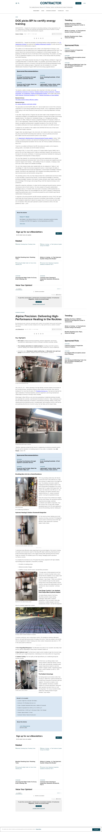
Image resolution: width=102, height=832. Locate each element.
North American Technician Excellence (25, 95)
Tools (67, 10)
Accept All (96, 829)
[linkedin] (36, 38)
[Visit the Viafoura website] (58, 294)
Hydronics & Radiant (51, 10)
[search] (18, 3)
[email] (43, 38)
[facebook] (34, 38)
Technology (61, 10)
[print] (61, 38)
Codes (42, 10)
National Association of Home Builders (49, 95)
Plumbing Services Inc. (42, 391)
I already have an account (39, 304)
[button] (16, 3)
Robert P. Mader (19, 34)
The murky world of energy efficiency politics (26, 99)
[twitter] (38, 38)
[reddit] (40, 38)
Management (36, 10)
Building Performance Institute (43, 44)
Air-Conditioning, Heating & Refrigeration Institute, (34, 93)
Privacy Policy (38, 829)
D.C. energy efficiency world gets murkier (25, 104)
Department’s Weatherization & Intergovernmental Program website (36, 138)
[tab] (18, 289)
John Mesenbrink (19, 329)
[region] (38, 292)
